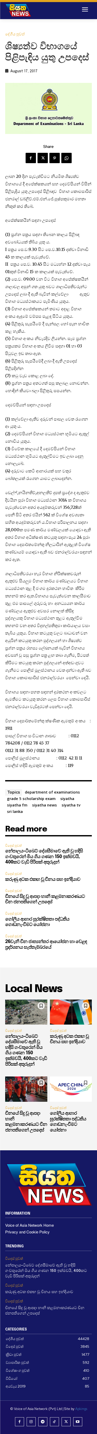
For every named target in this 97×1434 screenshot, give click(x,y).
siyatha (67, 798)
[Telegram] (42, 1421)
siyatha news (44, 804)
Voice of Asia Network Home (29, 1225)
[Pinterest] (54, 158)
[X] (43, 158)
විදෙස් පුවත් (13, 845)
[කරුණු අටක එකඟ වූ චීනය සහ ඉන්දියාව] (71, 1012)
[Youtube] (77, 1421)
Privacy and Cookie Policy (27, 1231)
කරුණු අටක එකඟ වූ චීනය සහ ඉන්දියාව (42, 879)
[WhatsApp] (66, 158)
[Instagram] (31, 1421)
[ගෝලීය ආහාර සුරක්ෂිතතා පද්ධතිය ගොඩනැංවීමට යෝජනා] (71, 1089)
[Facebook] (31, 158)
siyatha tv (71, 804)
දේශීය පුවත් (15, 34)
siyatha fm (17, 804)
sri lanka (15, 811)
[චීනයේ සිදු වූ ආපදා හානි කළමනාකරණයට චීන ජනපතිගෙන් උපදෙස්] (26, 1089)
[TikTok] (54, 1421)
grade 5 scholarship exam (31, 798)
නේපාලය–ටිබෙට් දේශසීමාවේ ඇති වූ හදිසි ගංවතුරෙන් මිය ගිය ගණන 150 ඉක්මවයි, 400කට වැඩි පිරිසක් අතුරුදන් (44, 857)
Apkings (81, 1409)
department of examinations (52, 792)
